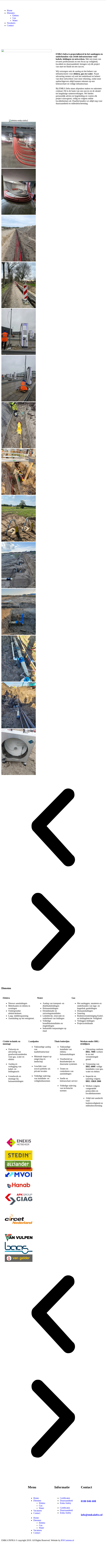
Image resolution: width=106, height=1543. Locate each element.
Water (15, 20)
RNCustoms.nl (67, 1540)
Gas (14, 18)
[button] (53, 828)
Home (9, 10)
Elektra (15, 15)
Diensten (11, 13)
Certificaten (65, 1498)
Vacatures (11, 23)
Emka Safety (65, 1503)
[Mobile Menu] (2, 36)
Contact (10, 25)
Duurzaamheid (66, 1500)
